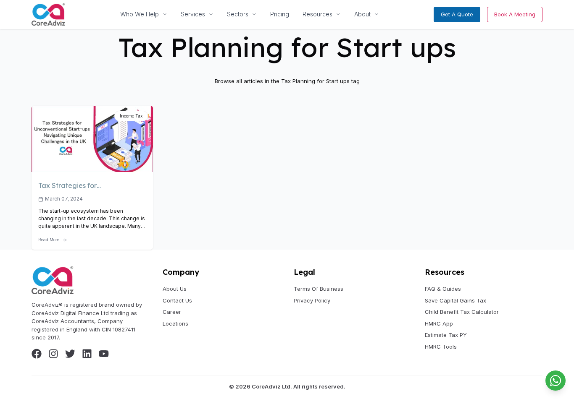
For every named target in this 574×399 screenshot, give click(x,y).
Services (193, 14)
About (362, 14)
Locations (175, 323)
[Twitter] (70, 354)
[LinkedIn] (87, 354)
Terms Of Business (318, 288)
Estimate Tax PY (446, 334)
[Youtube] (104, 354)
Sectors (237, 14)
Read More (48, 239)
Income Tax (131, 115)
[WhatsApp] (555, 380)
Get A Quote (457, 14)
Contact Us (177, 300)
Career (172, 311)
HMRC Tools (441, 346)
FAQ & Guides (443, 288)
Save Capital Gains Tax (455, 300)
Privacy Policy (312, 300)
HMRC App (439, 323)
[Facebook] (37, 354)
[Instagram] (53, 354)
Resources (317, 14)
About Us (175, 288)
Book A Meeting (514, 14)
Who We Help (139, 14)
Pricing (279, 14)
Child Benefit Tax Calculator (462, 311)
